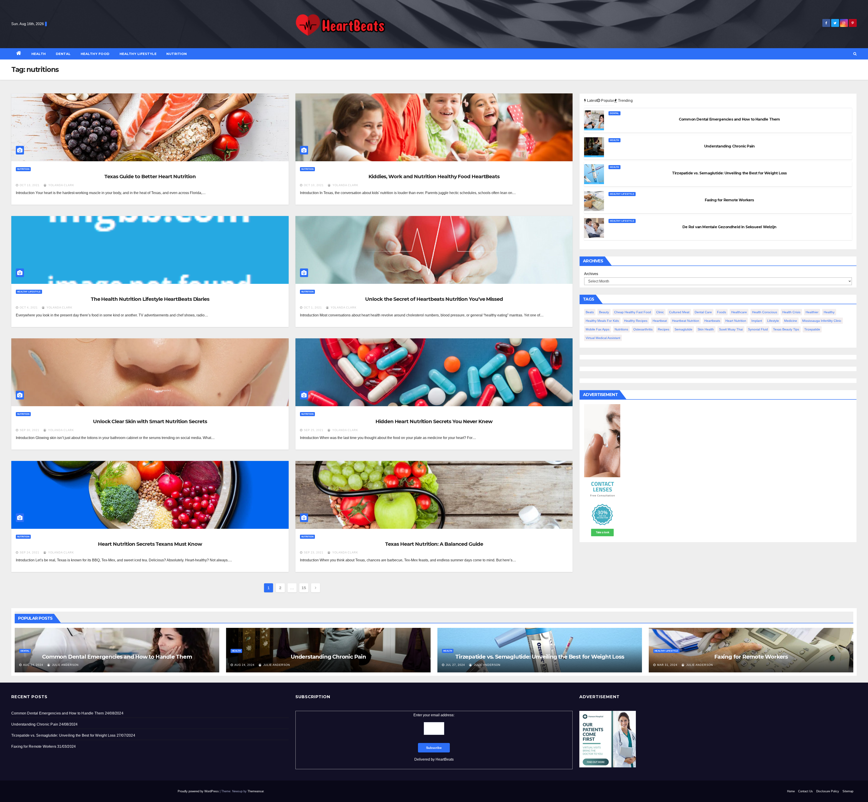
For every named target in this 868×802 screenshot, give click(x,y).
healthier (812, 312)
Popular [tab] (607, 100)
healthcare (739, 312)
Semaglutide (683, 329)
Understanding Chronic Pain (328, 656)
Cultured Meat (679, 312)
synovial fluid (758, 329)
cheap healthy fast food (632, 312)
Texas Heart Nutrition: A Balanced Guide (434, 544)
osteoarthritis (643, 329)
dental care (703, 312)
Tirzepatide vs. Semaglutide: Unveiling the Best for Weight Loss (539, 656)
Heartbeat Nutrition (685, 321)
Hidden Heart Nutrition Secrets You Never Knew (434, 421)
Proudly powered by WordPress (199, 791)
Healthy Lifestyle (138, 54)
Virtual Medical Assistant (603, 338)
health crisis (791, 312)
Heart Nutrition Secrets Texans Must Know (150, 544)
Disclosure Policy (827, 791)
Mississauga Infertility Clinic (821, 321)
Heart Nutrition (735, 321)
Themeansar (256, 791)
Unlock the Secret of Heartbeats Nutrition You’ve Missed (434, 299)
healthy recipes (635, 321)
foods (721, 312)
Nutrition (176, 54)
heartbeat (660, 321)
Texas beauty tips (786, 329)
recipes (663, 329)
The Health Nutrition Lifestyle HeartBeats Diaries (150, 299)
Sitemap (847, 791)
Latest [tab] (591, 100)
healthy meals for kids (602, 321)
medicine (790, 321)
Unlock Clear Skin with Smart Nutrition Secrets (150, 421)
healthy (829, 312)
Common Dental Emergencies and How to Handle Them (117, 656)
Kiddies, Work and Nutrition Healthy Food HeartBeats (434, 176)
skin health (706, 329)
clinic (660, 312)
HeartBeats (445, 759)
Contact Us (805, 791)
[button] (855, 54)
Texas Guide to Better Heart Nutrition (150, 176)
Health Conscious (764, 312)
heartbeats (712, 321)
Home (791, 791)
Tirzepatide (812, 329)
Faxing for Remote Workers (751, 656)
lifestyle (773, 321)
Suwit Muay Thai (731, 329)
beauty (604, 312)
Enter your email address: (433, 737)
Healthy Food (95, 54)
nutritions (621, 329)
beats (590, 312)
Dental (63, 54)
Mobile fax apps (597, 329)
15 (304, 588)
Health (38, 54)
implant (756, 321)
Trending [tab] (625, 100)
